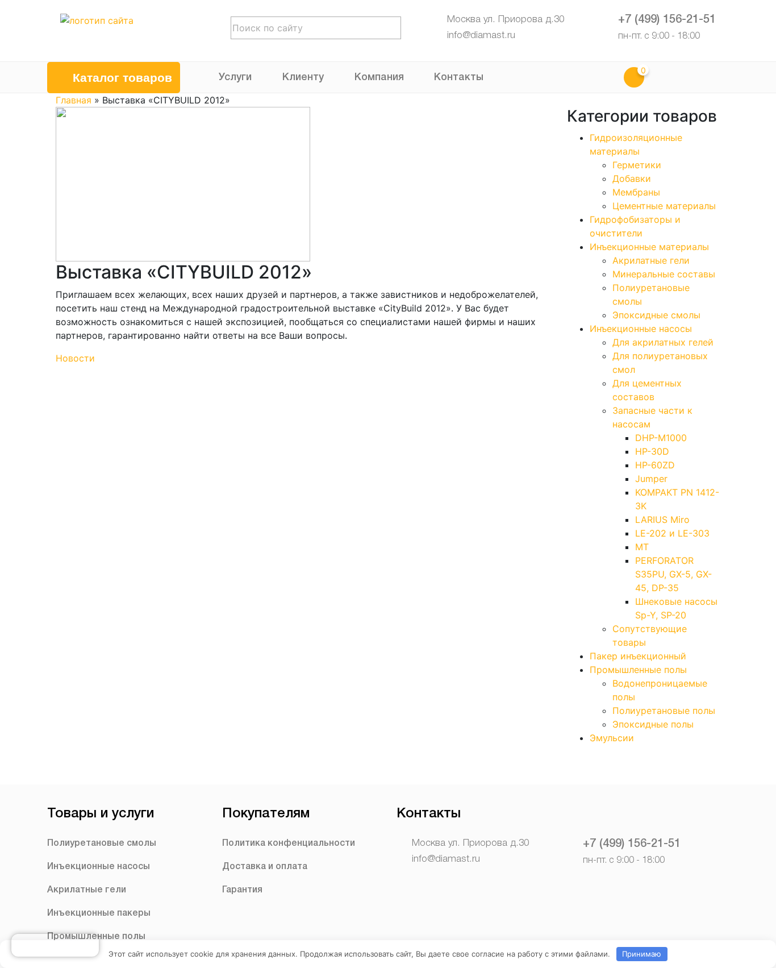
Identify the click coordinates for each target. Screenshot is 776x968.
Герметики (636, 165)
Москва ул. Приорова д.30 (505, 19)
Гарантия (242, 890)
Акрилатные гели (651, 260)
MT (642, 546)
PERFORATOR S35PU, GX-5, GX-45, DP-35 (673, 574)
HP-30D (652, 451)
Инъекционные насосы (641, 328)
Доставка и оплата (264, 867)
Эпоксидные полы (653, 724)
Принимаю (641, 953)
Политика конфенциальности (288, 843)
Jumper (651, 478)
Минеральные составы (663, 274)
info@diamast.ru (481, 35)
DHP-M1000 (661, 437)
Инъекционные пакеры (99, 913)
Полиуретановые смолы (101, 843)
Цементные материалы (664, 205)
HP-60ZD (655, 465)
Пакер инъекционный (638, 656)
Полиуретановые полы (663, 710)
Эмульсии (612, 737)
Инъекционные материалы (649, 246)
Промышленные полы (638, 669)
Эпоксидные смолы (656, 315)
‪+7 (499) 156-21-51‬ (632, 844)
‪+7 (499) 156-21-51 (667, 20)
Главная (73, 100)
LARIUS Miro (662, 519)
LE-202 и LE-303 (672, 533)
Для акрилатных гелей (663, 342)
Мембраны (636, 192)
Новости (75, 358)
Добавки (631, 178)
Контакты (458, 77)
